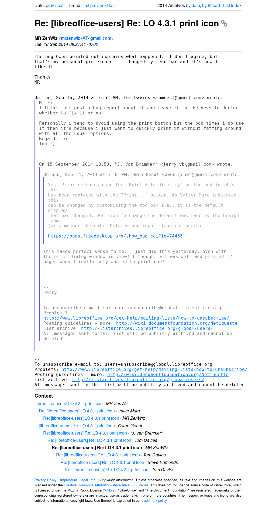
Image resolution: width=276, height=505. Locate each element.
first (85, 5)
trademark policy (154, 500)
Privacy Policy (45, 479)
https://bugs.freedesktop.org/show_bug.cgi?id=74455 (115, 236)
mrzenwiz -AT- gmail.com (86, 38)
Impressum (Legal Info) (78, 479)
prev (50, 5)
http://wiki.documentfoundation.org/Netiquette (176, 323)
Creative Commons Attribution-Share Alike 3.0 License (106, 484)
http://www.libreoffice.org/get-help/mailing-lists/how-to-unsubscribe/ (136, 318)
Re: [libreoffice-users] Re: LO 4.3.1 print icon (126, 22)
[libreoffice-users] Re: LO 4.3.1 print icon (77, 425)
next (59, 5)
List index (232, 5)
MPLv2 (109, 490)
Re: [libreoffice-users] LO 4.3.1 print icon (77, 411)
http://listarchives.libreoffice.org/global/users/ (147, 328)
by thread (211, 5)
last (112, 5)
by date (193, 5)
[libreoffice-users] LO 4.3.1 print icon (68, 403)
